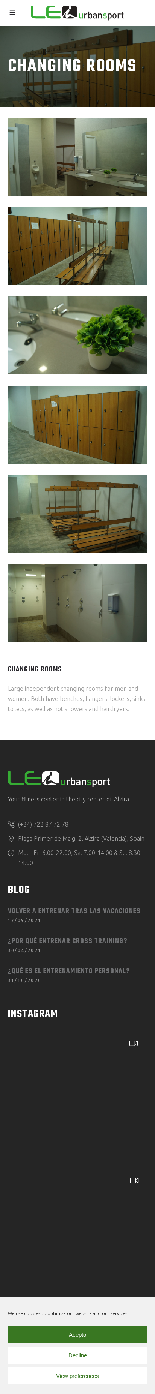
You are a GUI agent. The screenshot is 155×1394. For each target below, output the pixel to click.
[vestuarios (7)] (77, 246)
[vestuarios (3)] (77, 514)
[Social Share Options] (15, 1161)
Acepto (77, 1334)
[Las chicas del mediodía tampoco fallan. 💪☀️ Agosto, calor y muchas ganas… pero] (77, 1236)
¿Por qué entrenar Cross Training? (67, 941)
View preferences (77, 1376)
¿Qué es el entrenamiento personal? (69, 971)
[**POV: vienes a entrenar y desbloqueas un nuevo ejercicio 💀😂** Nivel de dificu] (76, 1099)
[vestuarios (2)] (77, 425)
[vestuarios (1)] (77, 157)
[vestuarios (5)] (77, 335)
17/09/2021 (25, 920)
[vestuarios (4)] (77, 603)
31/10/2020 (25, 980)
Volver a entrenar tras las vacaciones (74, 911)
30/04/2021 (25, 950)
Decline (77, 1355)
